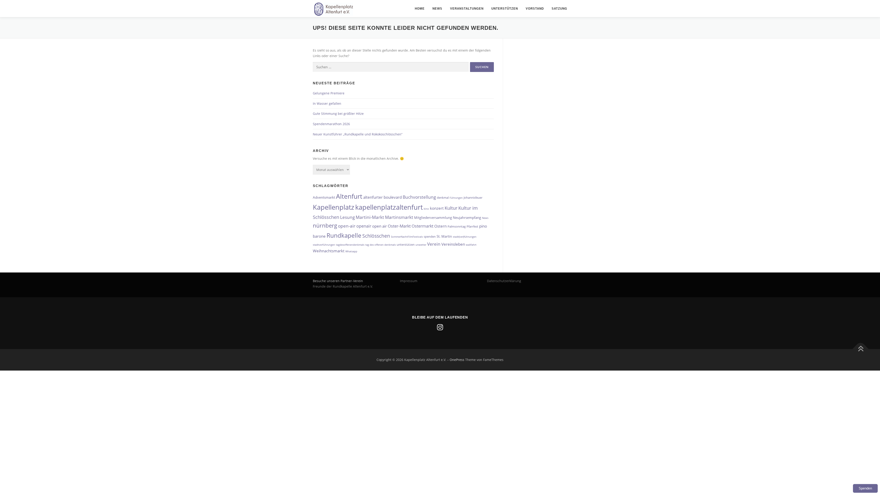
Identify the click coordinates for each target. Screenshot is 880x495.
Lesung (347, 217)
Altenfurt (349, 196)
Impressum (408, 281)
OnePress (457, 360)
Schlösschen (376, 236)
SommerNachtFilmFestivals (407, 236)
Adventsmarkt (324, 197)
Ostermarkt (422, 226)
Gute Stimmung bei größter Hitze (338, 113)
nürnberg (325, 225)
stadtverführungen (324, 244)
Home (420, 8)
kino (426, 208)
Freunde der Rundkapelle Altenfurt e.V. (343, 286)
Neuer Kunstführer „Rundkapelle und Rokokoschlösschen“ (357, 134)
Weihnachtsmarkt (328, 250)
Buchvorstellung (419, 197)
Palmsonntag (457, 226)
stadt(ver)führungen (464, 236)
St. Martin (444, 236)
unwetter (420, 244)
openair (363, 226)
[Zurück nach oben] (860, 349)
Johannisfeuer (473, 197)
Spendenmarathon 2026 (331, 124)
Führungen (456, 197)
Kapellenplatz (333, 207)
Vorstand (535, 8)
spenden (430, 236)
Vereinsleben (453, 244)
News (437, 8)
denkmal (443, 197)
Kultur (451, 208)
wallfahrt (471, 244)
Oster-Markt (399, 226)
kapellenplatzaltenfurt (389, 207)
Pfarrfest (472, 226)
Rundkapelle (344, 235)
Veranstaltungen (467, 8)
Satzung (559, 8)
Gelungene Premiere (328, 93)
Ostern (440, 226)
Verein (433, 244)
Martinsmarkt (399, 217)
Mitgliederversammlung (433, 217)
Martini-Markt (370, 217)
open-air (346, 226)
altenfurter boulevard (382, 197)
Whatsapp (351, 251)
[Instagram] (440, 327)
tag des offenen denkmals (380, 244)
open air (379, 226)
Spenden (865, 488)
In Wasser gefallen (327, 103)
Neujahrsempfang (467, 217)
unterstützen (406, 244)
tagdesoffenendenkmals (350, 244)
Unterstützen (504, 8)
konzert (437, 208)
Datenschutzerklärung (504, 281)
